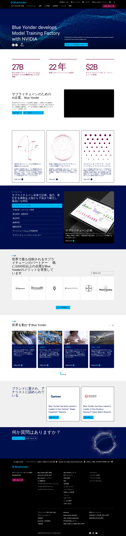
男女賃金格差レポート (70, 521)
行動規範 (40, 523)
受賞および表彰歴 (69, 492)
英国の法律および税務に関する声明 (73, 523)
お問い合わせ (68, 503)
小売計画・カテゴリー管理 (23, 210)
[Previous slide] (13, 45)
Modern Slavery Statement (70, 515)
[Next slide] (16, 45)
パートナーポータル (95, 481)
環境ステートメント (95, 512)
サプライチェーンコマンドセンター (27, 235)
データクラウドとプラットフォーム (48, 483)
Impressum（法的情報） (44, 521)
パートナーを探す (95, 475)
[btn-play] (89, 103)
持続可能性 (67, 478)
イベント (66, 495)
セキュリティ (68, 498)
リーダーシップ (68, 486)
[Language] (110, 3)
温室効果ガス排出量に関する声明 (99, 515)
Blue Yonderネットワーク (45, 478)
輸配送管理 (17, 227)
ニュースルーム (68, 489)
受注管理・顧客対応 (20, 214)
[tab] (20, 45)
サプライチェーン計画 (22, 206)
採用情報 (66, 483)
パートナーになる (95, 478)
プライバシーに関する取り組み (47, 512)
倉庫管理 (16, 222)
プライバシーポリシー (44, 515)
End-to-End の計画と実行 (45, 475)
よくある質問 (68, 500)
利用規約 (40, 518)
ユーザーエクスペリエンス (45, 489)
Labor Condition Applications (71, 518)
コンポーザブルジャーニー (45, 486)
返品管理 (16, 218)
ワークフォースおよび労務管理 (25, 231)
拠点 (65, 481)
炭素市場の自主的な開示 (96, 518)
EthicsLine (66, 512)
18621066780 (16, 475)
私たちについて (68, 475)
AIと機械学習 (41, 481)
